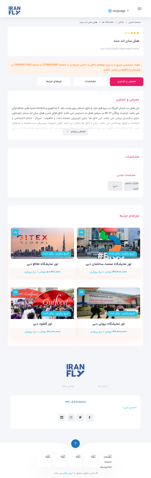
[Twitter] (80, 417)
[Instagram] (71, 417)
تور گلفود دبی (42, 324)
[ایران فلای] (14, 10)
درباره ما (103, 386)
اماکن (121, 22)
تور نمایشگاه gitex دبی (42, 264)
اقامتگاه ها (107, 22)
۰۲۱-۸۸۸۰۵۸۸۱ (75, 402)
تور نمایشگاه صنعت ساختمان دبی (109, 264)
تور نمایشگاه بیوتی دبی (108, 324)
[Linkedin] (62, 417)
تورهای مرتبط (54, 81)
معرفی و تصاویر (126, 81)
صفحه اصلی (135, 22)
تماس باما (68, 386)
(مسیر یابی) (129, 407)
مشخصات (90, 81)
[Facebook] (89, 417)
